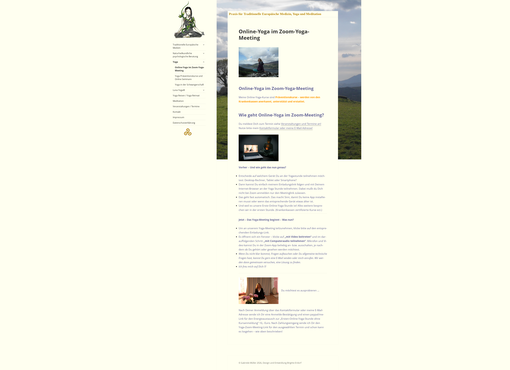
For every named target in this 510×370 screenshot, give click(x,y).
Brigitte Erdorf (294, 362)
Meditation (178, 101)
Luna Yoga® (179, 90)
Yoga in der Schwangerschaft (189, 84)
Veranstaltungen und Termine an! (301, 124)
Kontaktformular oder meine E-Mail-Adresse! (286, 128)
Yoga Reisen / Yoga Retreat (186, 95)
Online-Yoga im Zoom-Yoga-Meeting (189, 69)
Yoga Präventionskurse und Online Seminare (189, 78)
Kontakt (177, 111)
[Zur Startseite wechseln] (189, 19)
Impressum (178, 117)
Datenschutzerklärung (184, 122)
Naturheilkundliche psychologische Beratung (185, 55)
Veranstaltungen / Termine (186, 106)
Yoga (175, 61)
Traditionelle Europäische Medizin (185, 46)
